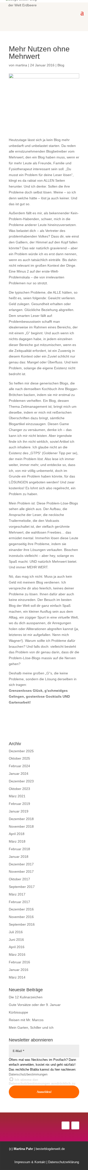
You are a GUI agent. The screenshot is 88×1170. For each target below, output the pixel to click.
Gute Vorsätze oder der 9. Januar (35, 1005)
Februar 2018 (19, 849)
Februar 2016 (19, 962)
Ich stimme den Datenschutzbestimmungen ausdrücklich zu (42, 1082)
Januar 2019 (18, 811)
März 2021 (17, 796)
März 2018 (17, 841)
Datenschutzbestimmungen (28, 1074)
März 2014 (17, 977)
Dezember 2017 (21, 864)
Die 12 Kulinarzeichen (26, 997)
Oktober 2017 (19, 879)
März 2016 (17, 954)
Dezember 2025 (21, 751)
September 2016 (22, 924)
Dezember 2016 (21, 909)
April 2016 (16, 947)
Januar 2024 (18, 774)
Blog (60, 65)
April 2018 (16, 834)
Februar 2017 (19, 902)
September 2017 (22, 887)
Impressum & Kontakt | (30, 1162)
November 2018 (21, 826)
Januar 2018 (18, 857)
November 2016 (21, 917)
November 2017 (21, 871)
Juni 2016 (16, 940)
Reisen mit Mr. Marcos (26, 1020)
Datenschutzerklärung (63, 1162)
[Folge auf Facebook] (65, 1125)
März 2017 (17, 894)
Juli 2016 (16, 932)
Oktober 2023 (19, 789)
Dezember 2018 (21, 819)
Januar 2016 (18, 970)
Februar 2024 (19, 766)
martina (21, 65)
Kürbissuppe (18, 1012)
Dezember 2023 (21, 781)
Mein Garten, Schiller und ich (31, 1027)
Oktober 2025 (19, 758)
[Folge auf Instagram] (75, 1125)
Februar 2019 (19, 804)
